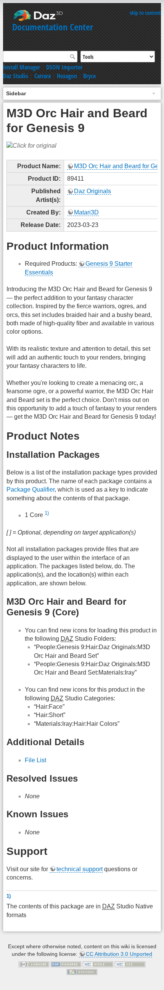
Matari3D (86, 212)
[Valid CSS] (130, 964)
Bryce (89, 76)
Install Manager (21, 67)
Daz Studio (15, 76)
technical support (79, 869)
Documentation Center (52, 26)
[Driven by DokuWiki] (82, 971)
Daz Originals (92, 191)
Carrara (42, 76)
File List (35, 760)
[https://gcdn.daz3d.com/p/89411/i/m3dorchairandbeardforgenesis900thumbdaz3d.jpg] (31, 145)
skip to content (145, 12)
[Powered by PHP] (66, 964)
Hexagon (67, 76)
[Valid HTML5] (98, 964)
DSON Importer (64, 67)
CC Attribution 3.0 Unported (119, 954)
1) (47, 513)
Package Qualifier (30, 489)
